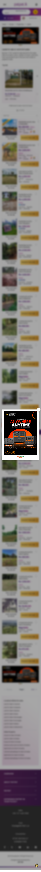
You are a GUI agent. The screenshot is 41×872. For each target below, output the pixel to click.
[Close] (38, 409)
